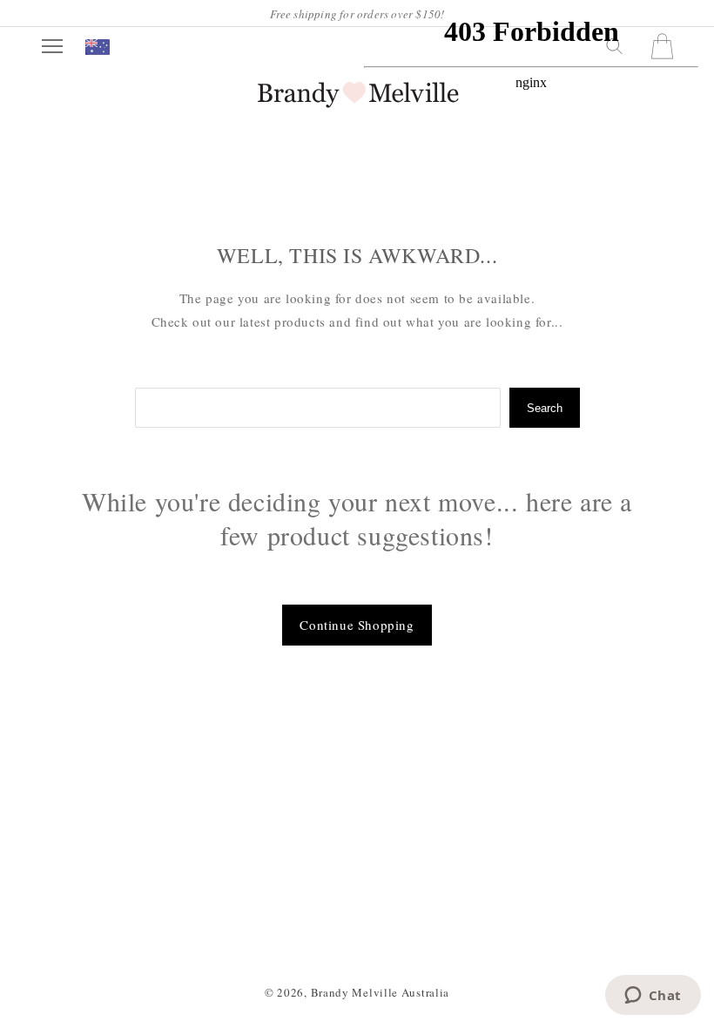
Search (544, 408)
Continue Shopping (357, 624)
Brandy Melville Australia (380, 992)
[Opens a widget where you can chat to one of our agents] (652, 996)
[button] (52, 46)
